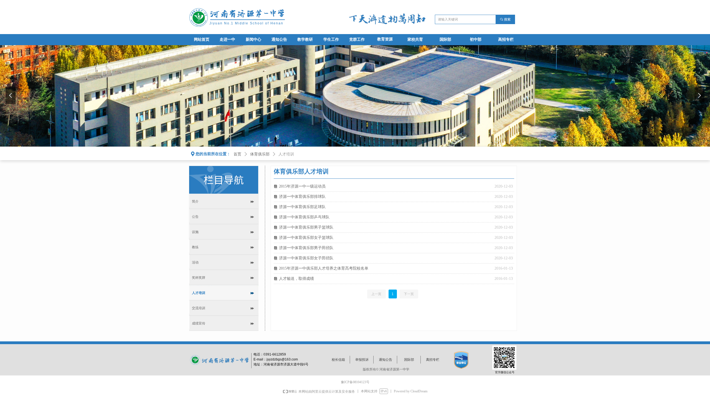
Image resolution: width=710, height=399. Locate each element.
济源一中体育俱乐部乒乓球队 (304, 217)
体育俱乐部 (260, 154)
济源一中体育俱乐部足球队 (302, 207)
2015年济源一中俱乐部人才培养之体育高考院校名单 (323, 268)
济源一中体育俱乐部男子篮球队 (306, 227)
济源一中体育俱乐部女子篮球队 (306, 238)
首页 (237, 154)
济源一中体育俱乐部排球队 (302, 197)
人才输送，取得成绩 (296, 279)
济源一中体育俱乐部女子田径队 (306, 258)
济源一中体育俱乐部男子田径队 (306, 248)
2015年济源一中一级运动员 (302, 186)
